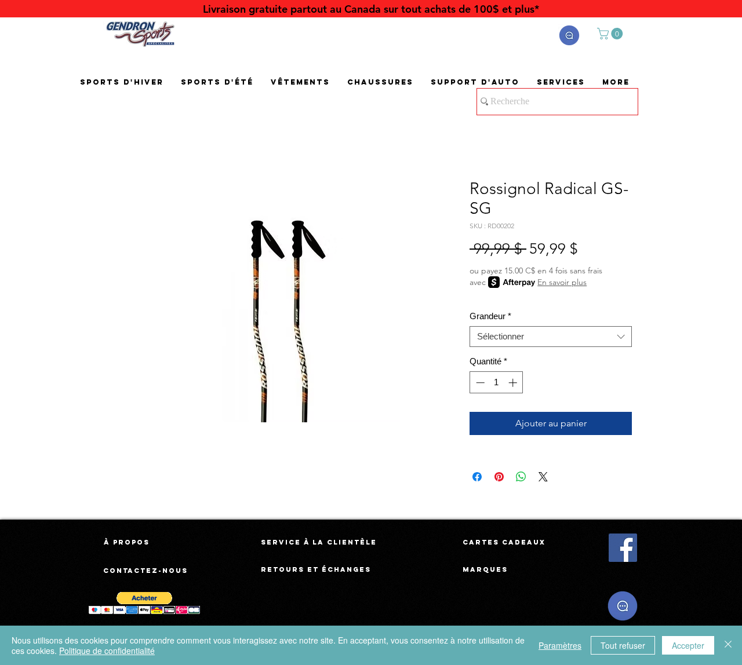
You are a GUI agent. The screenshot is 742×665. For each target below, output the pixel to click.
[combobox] (551, 336)
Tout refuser (623, 645)
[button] (569, 35)
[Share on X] (543, 477)
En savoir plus (562, 282)
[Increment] (514, 382)
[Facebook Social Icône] (623, 548)
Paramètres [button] (560, 645)
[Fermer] (728, 645)
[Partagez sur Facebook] (477, 477)
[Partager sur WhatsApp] (521, 477)
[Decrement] (479, 382)
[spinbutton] (496, 382)
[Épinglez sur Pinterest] (499, 477)
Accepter (688, 645)
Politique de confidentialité (107, 650)
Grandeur (490, 316)
